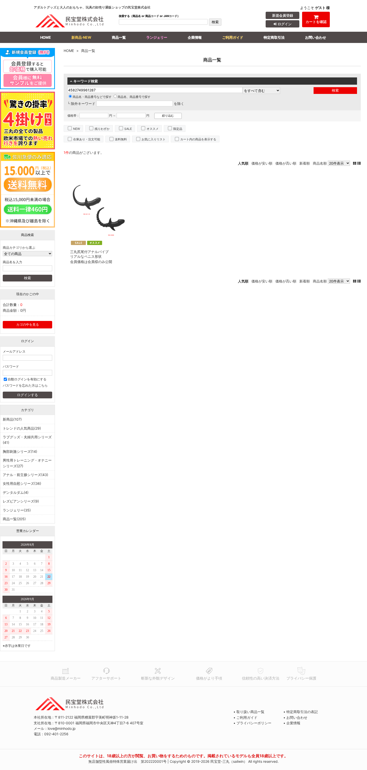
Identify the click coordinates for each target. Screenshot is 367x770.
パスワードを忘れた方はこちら (25, 385)
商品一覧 (119, 37)
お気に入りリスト (154, 139)
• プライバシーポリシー (252, 723)
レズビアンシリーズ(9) (21, 501)
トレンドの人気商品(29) (22, 428)
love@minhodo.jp (62, 728)
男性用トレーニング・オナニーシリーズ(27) (27, 463)
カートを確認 (316, 21)
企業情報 (195, 37)
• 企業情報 (291, 723)
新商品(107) (12, 419)
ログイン (284, 24)
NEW (76, 129)
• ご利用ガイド (245, 717)
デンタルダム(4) (15, 492)
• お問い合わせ (295, 717)
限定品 (177, 129)
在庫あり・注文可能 (86, 139)
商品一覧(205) (14, 519)
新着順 (304, 163)
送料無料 (121, 139)
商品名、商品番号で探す (134, 97)
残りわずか (102, 129)
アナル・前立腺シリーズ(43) (25, 475)
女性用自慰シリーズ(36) (22, 483)
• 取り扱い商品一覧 (248, 712)
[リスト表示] (359, 163)
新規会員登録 (282, 15)
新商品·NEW (81, 37)
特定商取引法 (274, 37)
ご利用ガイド (232, 37)
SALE (128, 129)
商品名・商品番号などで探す (92, 97)
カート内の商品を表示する (198, 139)
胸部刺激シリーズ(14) (20, 451)
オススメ (153, 129)
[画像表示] (355, 163)
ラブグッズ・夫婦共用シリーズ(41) (27, 440)
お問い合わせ (315, 37)
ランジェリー (156, 37)
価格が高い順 (285, 163)
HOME (45, 37)
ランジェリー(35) (17, 510)
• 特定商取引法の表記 (300, 712)
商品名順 (320, 163)
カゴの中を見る (27, 324)
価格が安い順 (261, 163)
